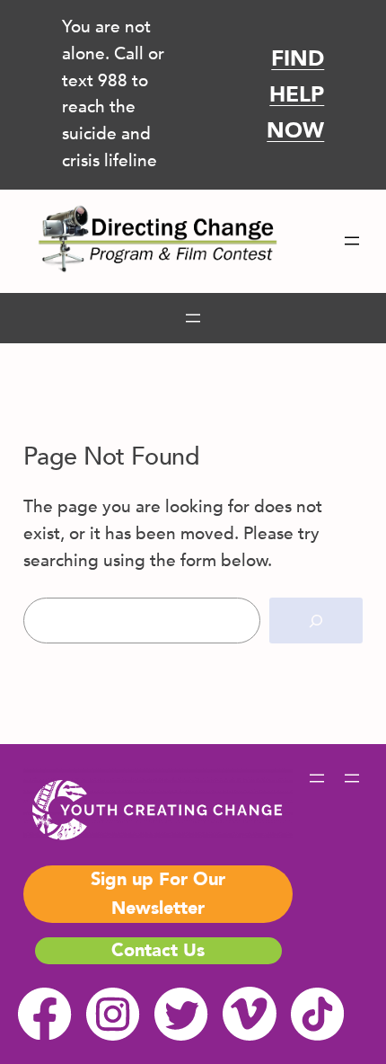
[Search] (316, 620)
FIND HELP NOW (295, 95)
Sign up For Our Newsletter (158, 893)
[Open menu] (352, 241)
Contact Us (158, 950)
